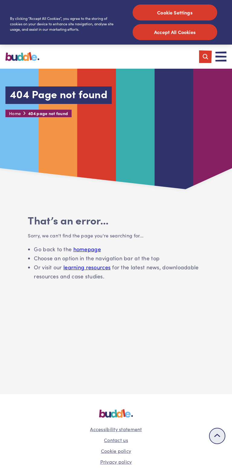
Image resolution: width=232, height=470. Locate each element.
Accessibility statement (116, 429)
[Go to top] (217, 436)
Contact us (116, 440)
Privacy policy (116, 462)
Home (15, 113)
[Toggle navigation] (221, 57)
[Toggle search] (205, 56)
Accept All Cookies (174, 32)
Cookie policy (116, 451)
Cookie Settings (174, 12)
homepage (87, 249)
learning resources (87, 267)
